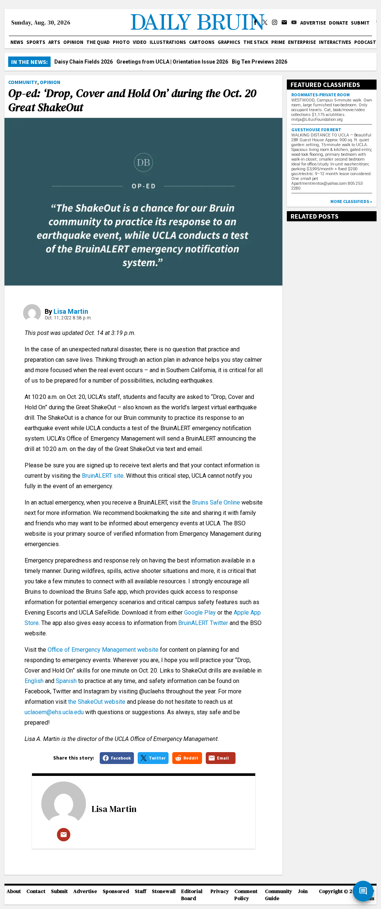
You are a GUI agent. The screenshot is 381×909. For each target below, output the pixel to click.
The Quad (98, 42)
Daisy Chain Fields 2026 (83, 62)
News (16, 42)
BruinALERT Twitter (203, 622)
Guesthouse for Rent (316, 129)
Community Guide (278, 895)
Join (303, 891)
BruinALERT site (102, 475)
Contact (35, 891)
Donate (338, 22)
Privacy (220, 891)
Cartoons (202, 42)
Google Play (200, 612)
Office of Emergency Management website (102, 649)
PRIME (278, 42)
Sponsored (116, 891)
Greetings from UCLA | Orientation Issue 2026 (172, 62)
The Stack (255, 42)
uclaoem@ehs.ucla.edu (54, 712)
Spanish (66, 680)
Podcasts (366, 42)
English (34, 680)
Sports (35, 42)
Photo (121, 42)
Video (140, 42)
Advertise (313, 22)
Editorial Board (191, 895)
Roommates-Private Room (320, 94)
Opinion (73, 42)
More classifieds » (351, 201)
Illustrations (168, 42)
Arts (54, 42)
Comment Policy (245, 895)
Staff (140, 891)
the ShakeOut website (96, 701)
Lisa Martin (71, 311)
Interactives (335, 42)
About (14, 891)
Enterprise (302, 42)
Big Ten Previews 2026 (259, 62)
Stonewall (164, 891)
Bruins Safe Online (216, 502)
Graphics (229, 42)
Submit (360, 22)
